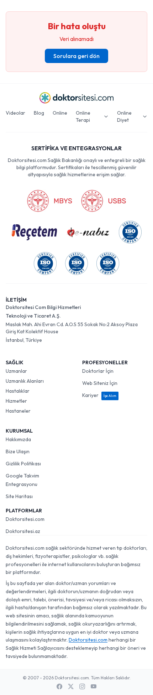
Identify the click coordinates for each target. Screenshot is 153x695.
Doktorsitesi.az (23, 531)
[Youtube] (93, 686)
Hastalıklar (18, 391)
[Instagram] (82, 686)
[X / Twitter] (71, 686)
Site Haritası (19, 496)
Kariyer (99, 395)
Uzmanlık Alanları (25, 381)
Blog (39, 113)
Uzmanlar (16, 371)
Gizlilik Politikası (23, 463)
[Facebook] (59, 686)
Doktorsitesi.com (25, 519)
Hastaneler (18, 411)
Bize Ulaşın (18, 451)
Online (60, 113)
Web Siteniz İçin (99, 383)
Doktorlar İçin (98, 371)
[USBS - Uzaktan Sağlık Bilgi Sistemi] (103, 200)
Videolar (15, 113)
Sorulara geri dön (76, 55)
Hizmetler (16, 401)
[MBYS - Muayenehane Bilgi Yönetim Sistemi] (49, 200)
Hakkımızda (18, 439)
